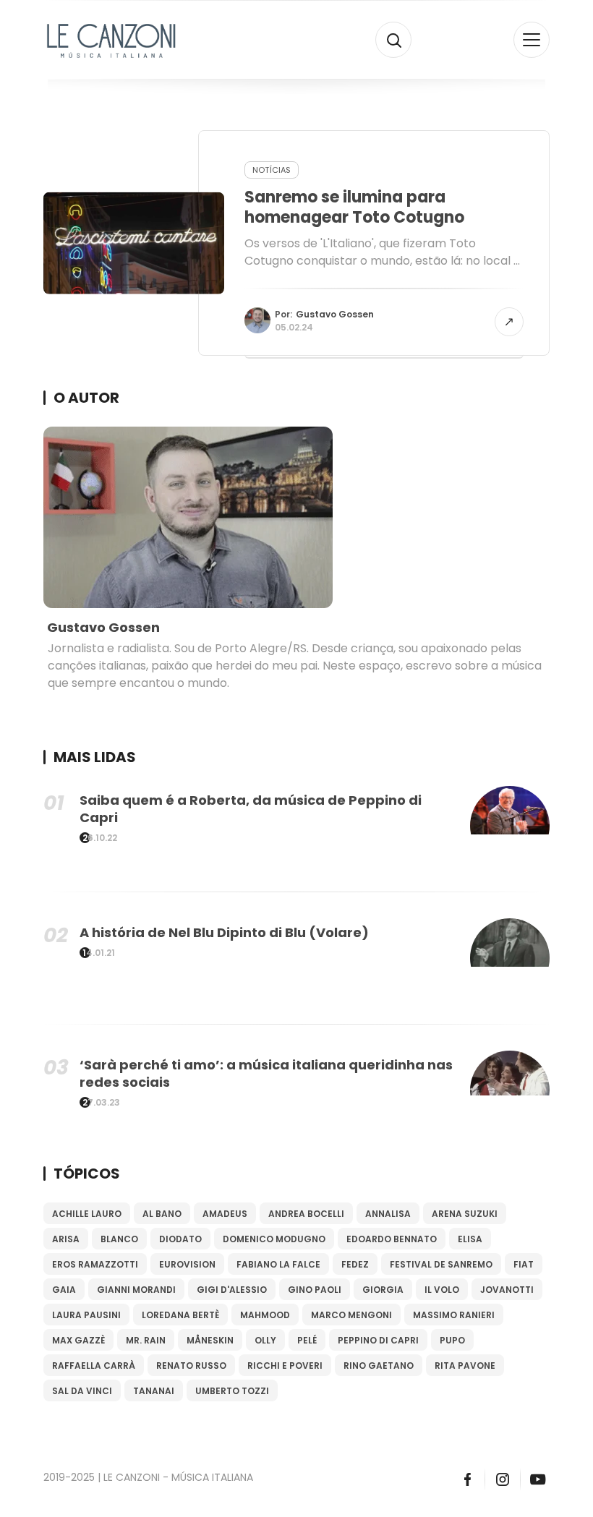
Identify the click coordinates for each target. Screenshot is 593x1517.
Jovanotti (507, 1289)
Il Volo (442, 1289)
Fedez (355, 1264)
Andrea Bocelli (306, 1214)
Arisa (66, 1239)
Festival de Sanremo (441, 1264)
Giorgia (383, 1289)
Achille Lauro (86, 1214)
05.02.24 (294, 327)
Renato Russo (191, 1365)
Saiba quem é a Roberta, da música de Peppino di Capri (251, 808)
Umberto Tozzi (232, 1391)
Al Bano (162, 1214)
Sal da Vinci (82, 1391)
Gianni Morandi (136, 1289)
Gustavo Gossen (335, 314)
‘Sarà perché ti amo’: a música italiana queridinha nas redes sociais (266, 1073)
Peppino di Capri (378, 1340)
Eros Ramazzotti (95, 1264)
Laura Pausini (86, 1315)
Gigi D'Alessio (232, 1289)
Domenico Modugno (274, 1239)
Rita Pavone (465, 1365)
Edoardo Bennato (391, 1239)
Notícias (271, 170)
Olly (265, 1340)
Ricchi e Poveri (285, 1365)
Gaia (64, 1289)
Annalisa (388, 1214)
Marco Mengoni (351, 1315)
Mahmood (265, 1315)
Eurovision (187, 1264)
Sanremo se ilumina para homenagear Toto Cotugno (354, 207)
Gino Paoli (314, 1289)
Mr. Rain (146, 1340)
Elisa (470, 1239)
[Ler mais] (509, 321)
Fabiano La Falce (278, 1264)
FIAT (523, 1264)
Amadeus (224, 1214)
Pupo (452, 1340)
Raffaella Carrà (93, 1365)
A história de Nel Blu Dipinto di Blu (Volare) (224, 932)
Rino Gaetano (379, 1365)
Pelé (307, 1340)
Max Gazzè (78, 1340)
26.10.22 (99, 838)
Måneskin (210, 1340)
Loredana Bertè (180, 1315)
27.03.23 (101, 1102)
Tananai (153, 1391)
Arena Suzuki (465, 1214)
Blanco (119, 1239)
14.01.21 (98, 953)
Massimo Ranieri (454, 1315)
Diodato (180, 1239)
